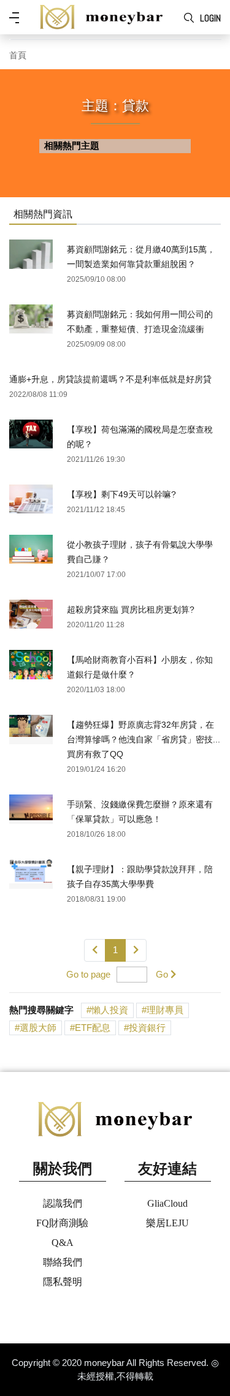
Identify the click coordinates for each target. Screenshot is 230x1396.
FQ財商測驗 (62, 1223)
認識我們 (62, 1203)
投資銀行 (147, 1027)
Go (162, 974)
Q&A (63, 1242)
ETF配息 (92, 1027)
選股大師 (38, 1027)
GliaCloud (167, 1203)
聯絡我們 (62, 1262)
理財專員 (165, 1010)
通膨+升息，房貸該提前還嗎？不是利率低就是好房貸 (110, 379)
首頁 (17, 55)
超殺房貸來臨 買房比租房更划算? (130, 609)
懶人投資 (109, 1010)
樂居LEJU (167, 1223)
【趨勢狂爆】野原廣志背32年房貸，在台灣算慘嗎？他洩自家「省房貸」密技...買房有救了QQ (143, 739)
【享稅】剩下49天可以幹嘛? (121, 494)
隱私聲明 (62, 1282)
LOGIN (210, 18)
